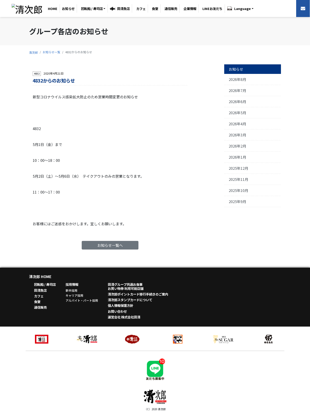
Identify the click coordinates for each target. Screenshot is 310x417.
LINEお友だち (212, 8)
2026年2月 (237, 146)
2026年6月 (237, 101)
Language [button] (242, 8)
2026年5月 (237, 112)
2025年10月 (238, 190)
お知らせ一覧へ (110, 245)
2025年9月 (237, 201)
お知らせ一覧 (51, 52)
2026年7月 (237, 90)
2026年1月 (237, 157)
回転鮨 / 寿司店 (45, 284)
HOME (52, 8)
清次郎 (33, 52)
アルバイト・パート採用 (82, 300)
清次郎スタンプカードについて (130, 299)
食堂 (155, 8)
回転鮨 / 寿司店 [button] (92, 8)
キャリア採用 (74, 295)
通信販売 (171, 8)
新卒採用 (71, 290)
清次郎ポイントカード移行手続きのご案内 (138, 294)
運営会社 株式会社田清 (124, 317)
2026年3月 (237, 135)
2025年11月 (238, 179)
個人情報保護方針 (120, 305)
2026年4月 (237, 123)
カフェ (141, 8)
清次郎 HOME (40, 276)
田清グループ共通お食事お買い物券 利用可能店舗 (125, 286)
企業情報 (190, 8)
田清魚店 (123, 8)
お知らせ (68, 8)
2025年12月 (238, 168)
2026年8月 (237, 79)
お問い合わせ (117, 311)
